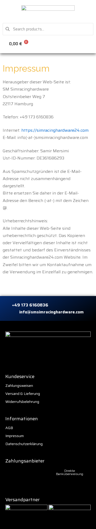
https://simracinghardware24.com (55, 130)
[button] (89, 43)
